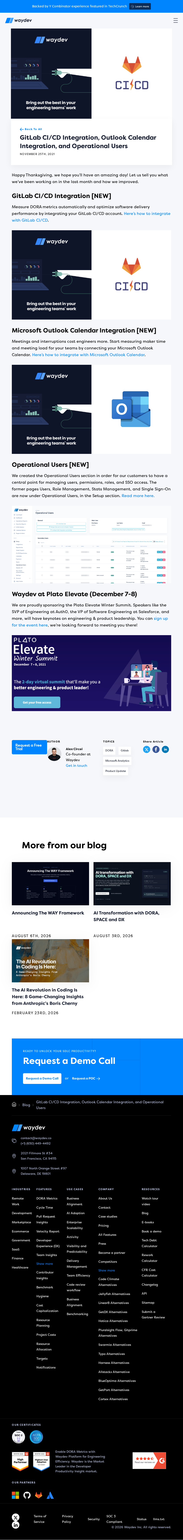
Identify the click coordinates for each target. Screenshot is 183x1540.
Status (141, 1519)
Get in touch (76, 765)
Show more (44, 1264)
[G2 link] (20, 1461)
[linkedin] (165, 752)
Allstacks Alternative (114, 1372)
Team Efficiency (78, 1275)
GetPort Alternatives (113, 1390)
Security (94, 1519)
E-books (148, 1222)
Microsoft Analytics (117, 761)
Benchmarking (77, 1314)
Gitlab (125, 750)
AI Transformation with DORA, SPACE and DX (126, 916)
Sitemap (148, 1303)
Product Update (115, 771)
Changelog (150, 1285)
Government (21, 1240)
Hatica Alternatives (113, 1321)
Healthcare (20, 1267)
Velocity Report (47, 1231)
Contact (104, 1208)
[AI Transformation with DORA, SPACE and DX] (132, 883)
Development (22, 1213)
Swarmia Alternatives (114, 1345)
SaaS (15, 1249)
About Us (105, 1198)
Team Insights (46, 1255)
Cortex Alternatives (113, 1399)
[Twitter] (146, 749)
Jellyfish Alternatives (114, 1294)
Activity (73, 1237)
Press (102, 1244)
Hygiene (42, 1296)
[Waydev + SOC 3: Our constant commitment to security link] (36, 1437)
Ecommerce (20, 1231)
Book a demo (151, 1231)
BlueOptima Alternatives (117, 1381)
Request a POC (83, 1078)
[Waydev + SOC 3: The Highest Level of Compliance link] (18, 1437)
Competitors (107, 1262)
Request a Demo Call (42, 1078)
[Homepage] (14, 1105)
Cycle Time (44, 1208)
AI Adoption (76, 1213)
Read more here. (138, 495)
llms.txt (158, 1519)
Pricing (103, 1226)
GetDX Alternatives (112, 1312)
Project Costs (46, 1335)
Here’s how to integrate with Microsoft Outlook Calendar (88, 354)
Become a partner (111, 1253)
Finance (17, 1258)
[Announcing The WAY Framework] (50, 883)
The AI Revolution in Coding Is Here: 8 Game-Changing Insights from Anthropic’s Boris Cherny (48, 996)
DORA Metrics (46, 1198)
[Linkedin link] (15, 1525)
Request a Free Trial (28, 747)
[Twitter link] (15, 1517)
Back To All (33, 129)
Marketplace (21, 1222)
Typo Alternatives (111, 1354)
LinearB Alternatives (113, 1303)
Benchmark (44, 1287)
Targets (42, 1359)
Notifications (46, 1367)
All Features (107, 1234)
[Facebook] (156, 752)
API (144, 1293)
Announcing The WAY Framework (48, 913)
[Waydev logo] (18, 21)
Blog (26, 1105)
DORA (109, 750)
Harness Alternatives (113, 1363)
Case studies (107, 1216)
